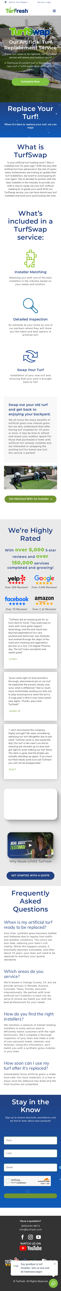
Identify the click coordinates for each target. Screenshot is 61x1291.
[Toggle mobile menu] (54, 11)
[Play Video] (30, 845)
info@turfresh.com (30, 1230)
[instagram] (30, 1237)
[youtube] (38, 1237)
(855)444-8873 (30, 1226)
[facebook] (22, 1237)
